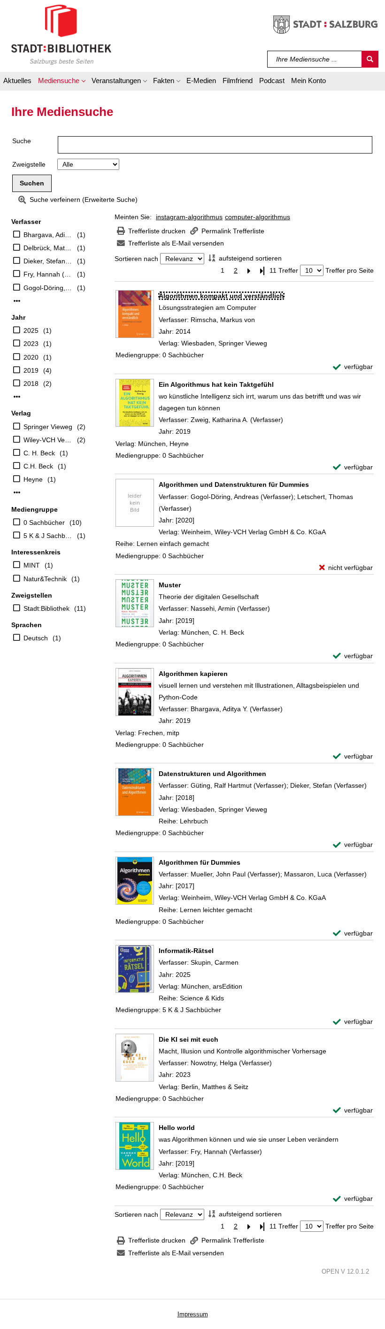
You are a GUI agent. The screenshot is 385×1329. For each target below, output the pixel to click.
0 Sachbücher (44, 522)
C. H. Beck (39, 453)
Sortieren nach (136, 258)
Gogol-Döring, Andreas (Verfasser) (47, 288)
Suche (21, 141)
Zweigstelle (29, 164)
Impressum (192, 1314)
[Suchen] (370, 59)
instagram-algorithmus (189, 217)
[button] (61, 82)
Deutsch (35, 638)
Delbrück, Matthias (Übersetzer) (47, 248)
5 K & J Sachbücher (47, 535)
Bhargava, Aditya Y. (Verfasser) (47, 234)
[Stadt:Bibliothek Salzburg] (61, 34)
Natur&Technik (45, 579)
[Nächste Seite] (248, 271)
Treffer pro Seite (349, 270)
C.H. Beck (38, 466)
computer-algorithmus (257, 217)
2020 (30, 357)
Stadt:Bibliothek (46, 608)
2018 (30, 383)
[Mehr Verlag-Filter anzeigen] (17, 492)
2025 (30, 330)
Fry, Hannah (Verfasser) (47, 274)
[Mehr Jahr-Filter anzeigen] (17, 396)
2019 (30, 370)
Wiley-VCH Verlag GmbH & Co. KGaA (47, 440)
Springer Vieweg (47, 426)
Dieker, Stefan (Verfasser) (47, 261)
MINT (31, 565)
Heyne (33, 479)
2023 (30, 343)
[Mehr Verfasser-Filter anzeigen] (17, 301)
